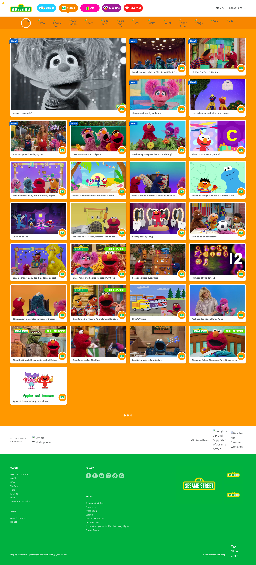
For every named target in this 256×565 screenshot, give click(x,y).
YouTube (14, 485)
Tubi (12, 489)
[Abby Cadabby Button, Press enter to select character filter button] (73, 23)
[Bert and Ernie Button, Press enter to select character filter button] (120, 23)
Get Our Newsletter (95, 518)
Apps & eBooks (17, 517)
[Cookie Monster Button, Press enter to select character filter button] (57, 23)
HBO (12, 482)
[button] (46, 8)
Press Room (91, 510)
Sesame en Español (20, 501)
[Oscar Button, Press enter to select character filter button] (136, 23)
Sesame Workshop (95, 503)
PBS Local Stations (19, 474)
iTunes (13, 521)
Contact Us (91, 506)
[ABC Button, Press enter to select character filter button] (214, 23)
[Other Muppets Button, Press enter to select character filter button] (183, 23)
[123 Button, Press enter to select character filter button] (230, 23)
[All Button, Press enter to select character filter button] (26, 23)
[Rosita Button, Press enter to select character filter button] (151, 23)
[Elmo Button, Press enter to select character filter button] (41, 23)
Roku (13, 497)
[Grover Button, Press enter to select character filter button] (88, 23)
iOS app (14, 493)
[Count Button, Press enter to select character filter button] (167, 23)
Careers (89, 514)
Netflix (13, 478)
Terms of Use (92, 522)
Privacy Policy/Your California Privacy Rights (107, 526)
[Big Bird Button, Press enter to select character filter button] (104, 23)
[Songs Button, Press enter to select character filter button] (198, 23)
